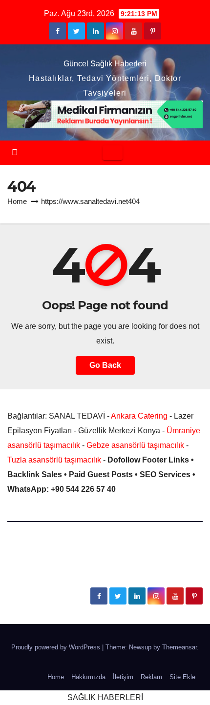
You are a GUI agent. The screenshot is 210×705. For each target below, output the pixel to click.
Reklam (151, 677)
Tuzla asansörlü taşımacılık (54, 460)
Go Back (105, 365)
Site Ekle (182, 677)
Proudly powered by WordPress (56, 647)
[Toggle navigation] (113, 152)
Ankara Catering (139, 416)
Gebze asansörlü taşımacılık (135, 445)
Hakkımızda (88, 677)
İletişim (123, 677)
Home (17, 201)
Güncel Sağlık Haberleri (105, 64)
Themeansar (179, 647)
